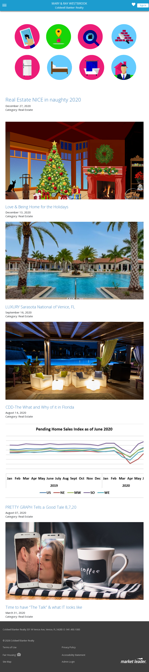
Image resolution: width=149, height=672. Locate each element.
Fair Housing (9, 655)
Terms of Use (10, 647)
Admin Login (68, 661)
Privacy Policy (69, 647)
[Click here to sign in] (133, 5)
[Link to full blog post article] (74, 53)
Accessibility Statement (73, 655)
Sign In (143, 5)
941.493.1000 (73, 629)
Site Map (7, 661)
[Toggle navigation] (4, 5)
